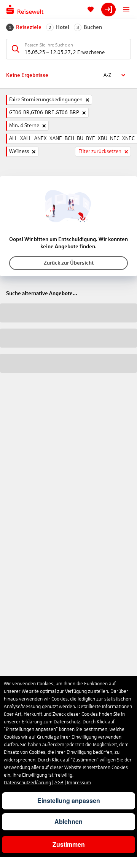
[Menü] (126, 9)
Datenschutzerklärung (27, 782)
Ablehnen (68, 821)
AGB (59, 782)
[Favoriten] (90, 9)
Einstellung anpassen (68, 800)
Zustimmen (69, 844)
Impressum (79, 782)
